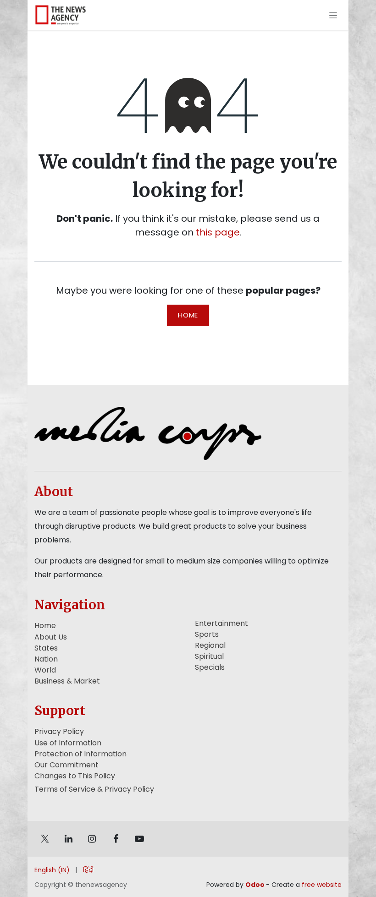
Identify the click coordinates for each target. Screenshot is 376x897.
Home (188, 315)
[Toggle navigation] (333, 15)
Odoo (255, 884)
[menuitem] (52, 870)
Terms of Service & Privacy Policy (94, 789)
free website (322, 884)
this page (218, 232)
